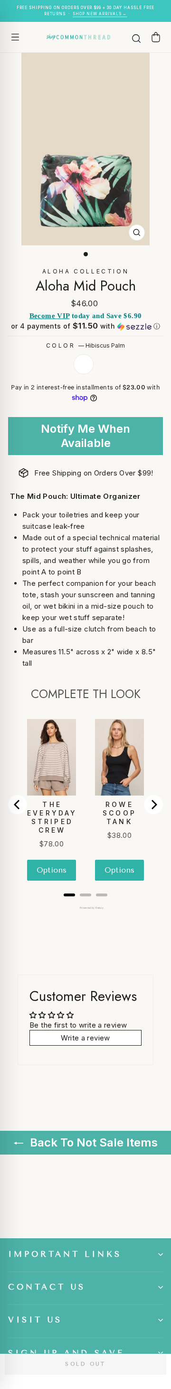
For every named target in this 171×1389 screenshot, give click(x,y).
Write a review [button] (85, 1037)
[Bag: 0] (156, 37)
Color (85, 345)
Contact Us (47, 1287)
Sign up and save (66, 1353)
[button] (85, 326)
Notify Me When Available (85, 436)
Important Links (65, 1254)
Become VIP (49, 316)
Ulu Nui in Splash (83, 364)
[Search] (136, 37)
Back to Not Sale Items (92, 1142)
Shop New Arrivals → (100, 13)
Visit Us (35, 1319)
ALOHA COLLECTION (85, 271)
